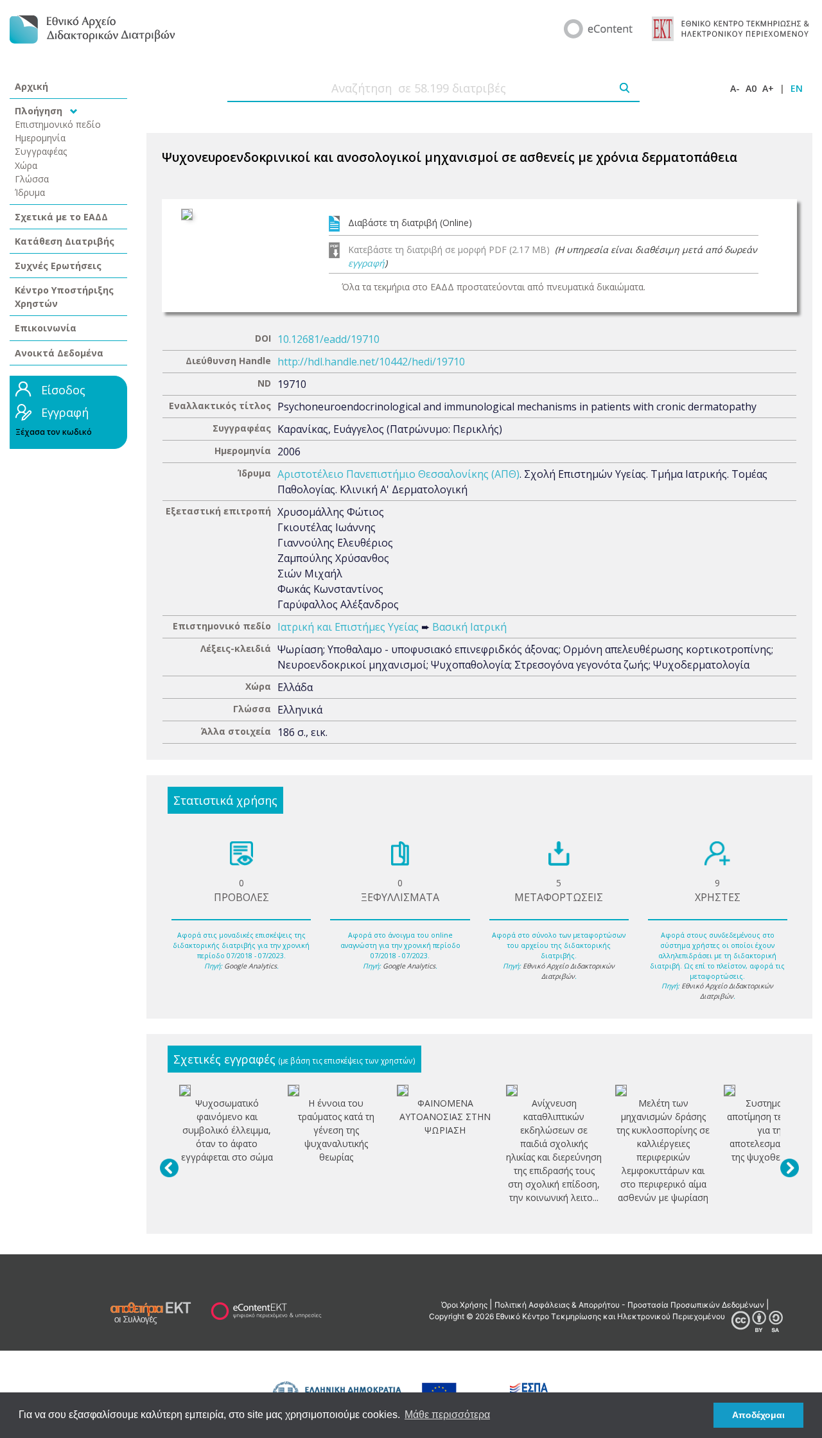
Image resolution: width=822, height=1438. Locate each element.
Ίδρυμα (30, 192)
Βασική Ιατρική (469, 627)
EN (797, 88)
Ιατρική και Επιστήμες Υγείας (348, 627)
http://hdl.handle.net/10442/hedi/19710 (371, 362)
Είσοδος (63, 390)
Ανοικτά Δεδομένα (59, 353)
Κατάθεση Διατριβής (64, 241)
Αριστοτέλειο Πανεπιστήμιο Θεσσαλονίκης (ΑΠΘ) (398, 474)
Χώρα (26, 165)
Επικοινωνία (45, 328)
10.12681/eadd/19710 (328, 339)
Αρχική (31, 86)
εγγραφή (366, 263)
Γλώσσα (32, 179)
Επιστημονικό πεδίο (58, 124)
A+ (768, 88)
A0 (751, 88)
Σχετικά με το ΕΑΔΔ (61, 217)
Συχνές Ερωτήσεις (58, 265)
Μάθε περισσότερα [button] (447, 1414)
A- (735, 88)
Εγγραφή (65, 412)
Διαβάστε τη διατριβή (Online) (410, 222)
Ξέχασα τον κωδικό (53, 431)
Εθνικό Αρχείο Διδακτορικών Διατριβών (569, 971)
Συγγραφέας (41, 151)
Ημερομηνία (40, 138)
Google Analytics (250, 965)
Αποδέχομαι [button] (758, 1415)
